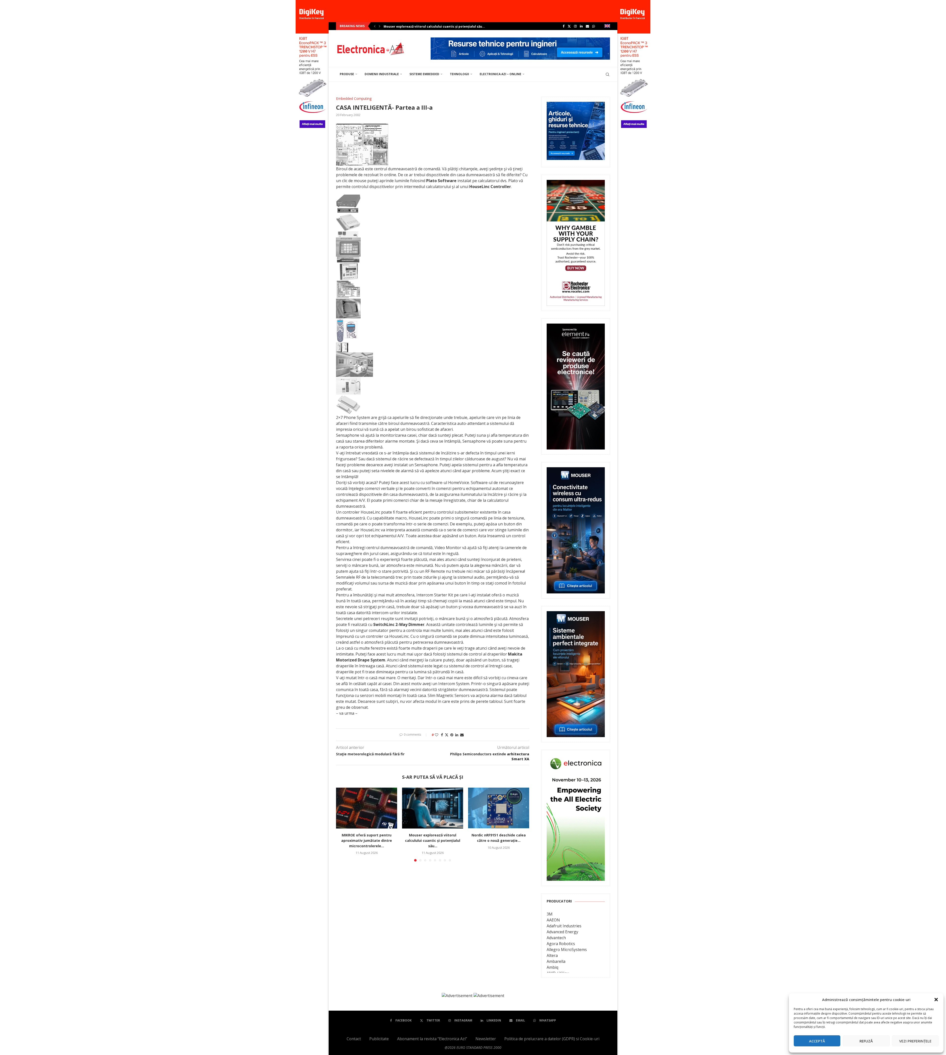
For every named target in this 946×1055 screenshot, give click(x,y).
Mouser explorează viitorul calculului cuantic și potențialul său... (432, 840)
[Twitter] (569, 26)
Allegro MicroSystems (567, 949)
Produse (347, 74)
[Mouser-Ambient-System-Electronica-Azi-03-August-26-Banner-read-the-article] (576, 614)
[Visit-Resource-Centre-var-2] (520, 40)
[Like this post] (436, 734)
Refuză (866, 1040)
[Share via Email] (462, 734)
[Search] (607, 74)
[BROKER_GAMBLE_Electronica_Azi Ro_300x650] (576, 183)
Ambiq (552, 967)
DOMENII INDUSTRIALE (382, 74)
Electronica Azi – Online (500, 74)
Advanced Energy (562, 931)
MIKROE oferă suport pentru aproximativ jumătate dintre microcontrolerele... (366, 840)
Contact (354, 1038)
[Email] (587, 26)
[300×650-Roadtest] (576, 327)
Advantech (556, 937)
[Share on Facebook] (442, 734)
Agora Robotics (561, 943)
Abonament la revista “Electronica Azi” (432, 1038)
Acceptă (817, 1040)
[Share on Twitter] (446, 734)
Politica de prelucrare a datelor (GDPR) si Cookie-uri (551, 1038)
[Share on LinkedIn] (456, 734)
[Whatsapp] (593, 26)
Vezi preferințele (915, 1040)
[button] (936, 999)
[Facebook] (563, 26)
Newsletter (485, 1038)
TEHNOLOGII (459, 74)
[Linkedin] (581, 26)
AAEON (553, 920)
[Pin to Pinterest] (451, 734)
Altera (552, 955)
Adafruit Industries (564, 926)
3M (550, 914)
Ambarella (556, 961)
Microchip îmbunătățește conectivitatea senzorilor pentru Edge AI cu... (439, 26)
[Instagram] (575, 26)
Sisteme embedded (424, 74)
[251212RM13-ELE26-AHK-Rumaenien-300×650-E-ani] (576, 758)
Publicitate (379, 1038)
